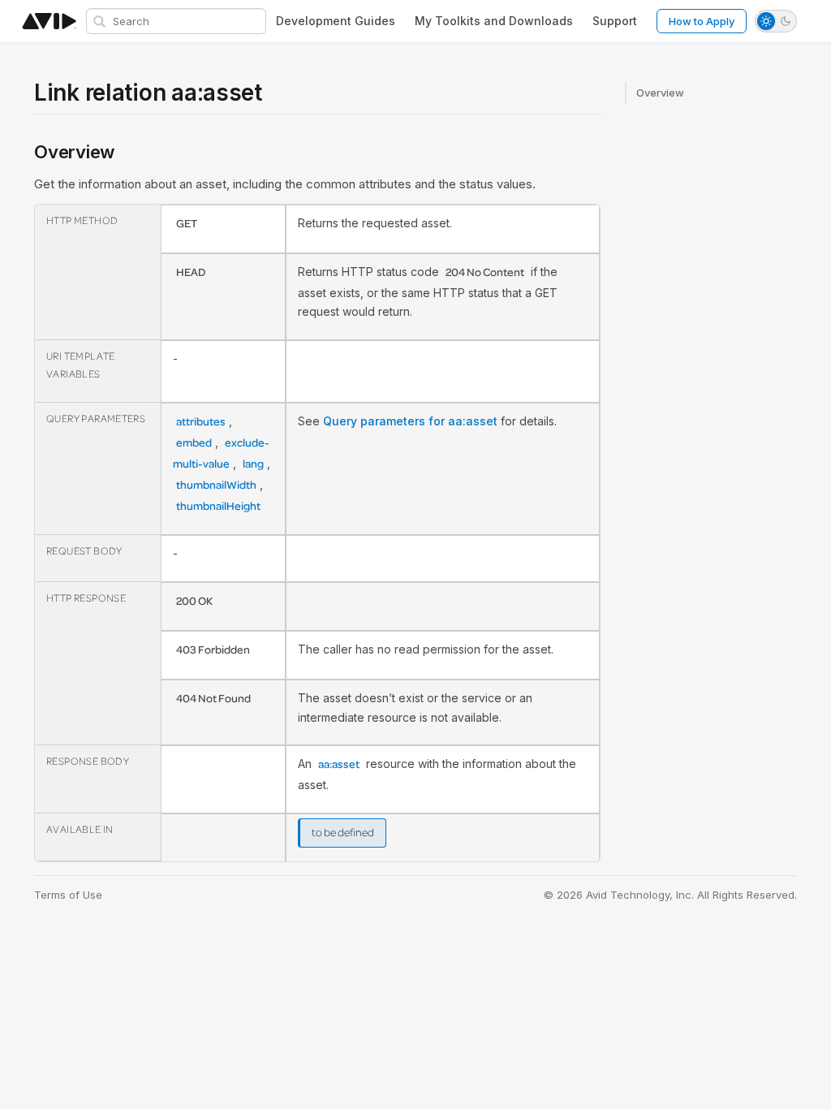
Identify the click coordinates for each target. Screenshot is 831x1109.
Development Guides (335, 21)
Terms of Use (68, 894)
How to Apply (701, 21)
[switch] (776, 21)
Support (614, 21)
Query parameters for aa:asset (410, 421)
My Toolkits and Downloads (494, 21)
